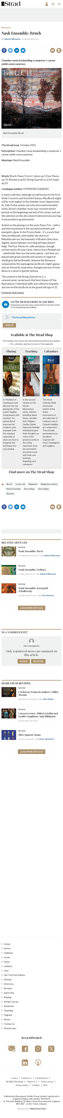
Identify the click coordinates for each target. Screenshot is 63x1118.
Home (7, 943)
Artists (7, 948)
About (7, 1019)
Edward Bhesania (12, 39)
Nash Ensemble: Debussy (32, 569)
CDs (12, 344)
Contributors (41, 1078)
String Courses (11, 1001)
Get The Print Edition (14, 975)
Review (21, 547)
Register (38, 661)
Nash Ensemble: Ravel (30, 551)
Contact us (9, 1023)
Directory (9, 983)
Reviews (6, 27)
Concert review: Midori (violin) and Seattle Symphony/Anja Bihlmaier (38, 715)
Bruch (9, 484)
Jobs (6, 970)
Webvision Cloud (38, 1109)
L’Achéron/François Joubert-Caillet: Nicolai (38, 693)
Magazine (33, 484)
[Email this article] (23, 50)
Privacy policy (22, 1085)
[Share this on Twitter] (10, 50)
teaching (43, 340)
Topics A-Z (32, 1081)
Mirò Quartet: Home (29, 734)
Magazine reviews (49, 484)
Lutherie (8, 966)
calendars (19, 344)
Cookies (36, 1085)
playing (31, 340)
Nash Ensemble (13, 489)
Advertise (9, 1006)
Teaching (31, 351)
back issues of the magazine (40, 344)
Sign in (22, 44)
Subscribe (9, 992)
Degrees (8, 1014)
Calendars (51, 351)
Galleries (8, 952)
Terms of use (47, 1081)
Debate (7, 979)
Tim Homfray (48, 595)
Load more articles (31, 608)
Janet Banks (47, 699)
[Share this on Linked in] (16, 50)
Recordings (29, 489)
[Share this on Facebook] (4, 50)
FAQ (45, 1085)
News (7, 961)
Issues (7, 957)
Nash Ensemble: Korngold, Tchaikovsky (33, 590)
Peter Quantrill (46, 739)
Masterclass (10, 1028)
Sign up (9, 325)
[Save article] (59, 50)
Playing (11, 351)
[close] (61, 44)
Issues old (20, 484)
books (50, 340)
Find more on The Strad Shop (31, 471)
